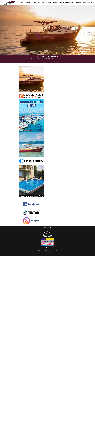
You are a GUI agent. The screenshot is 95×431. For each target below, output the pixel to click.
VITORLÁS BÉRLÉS (41, 2)
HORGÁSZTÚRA (78, 2)
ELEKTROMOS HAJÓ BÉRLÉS (31, 2)
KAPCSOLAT (89, 2)
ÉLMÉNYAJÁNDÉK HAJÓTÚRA (68, 2)
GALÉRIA (84, 2)
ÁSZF (42, 227)
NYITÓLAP (22, 2)
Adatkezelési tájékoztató (49, 227)
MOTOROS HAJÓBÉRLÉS (57, 2)
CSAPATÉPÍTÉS (48, 2)
